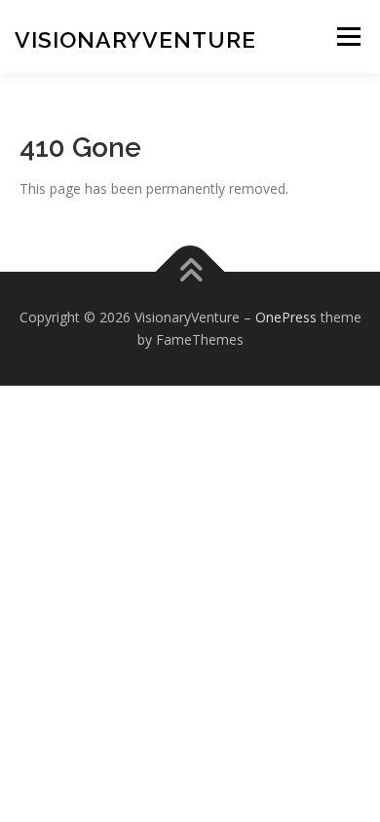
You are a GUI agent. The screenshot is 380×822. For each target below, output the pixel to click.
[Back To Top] (190, 271)
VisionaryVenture (135, 39)
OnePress (286, 317)
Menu (348, 36)
